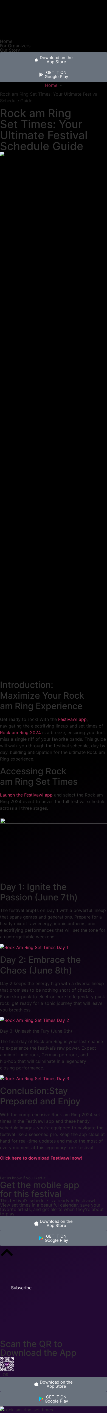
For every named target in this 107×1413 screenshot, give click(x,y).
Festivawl (85, 1200)
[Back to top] (7, 1252)
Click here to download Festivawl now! (41, 1158)
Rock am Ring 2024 (20, 732)
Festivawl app (72, 719)
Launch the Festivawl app (26, 795)
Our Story (10, 50)
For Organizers (15, 45)
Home (6, 41)
